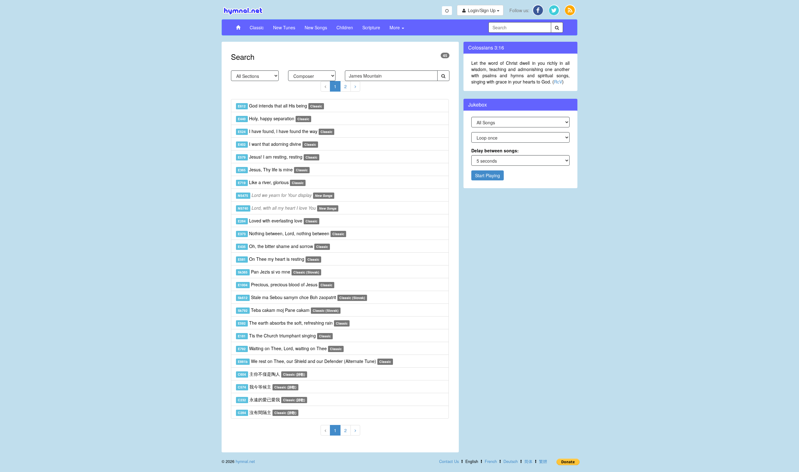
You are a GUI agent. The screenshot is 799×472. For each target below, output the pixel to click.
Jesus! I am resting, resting (277, 157)
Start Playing (487, 175)
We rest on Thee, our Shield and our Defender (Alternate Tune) (314, 361)
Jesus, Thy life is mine (273, 169)
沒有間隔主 (267, 412)
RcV (558, 82)
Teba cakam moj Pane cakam (288, 310)
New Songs (316, 27)
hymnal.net (245, 461)
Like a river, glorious (271, 182)
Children (344, 27)
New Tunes (284, 27)
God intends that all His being (280, 106)
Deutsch (510, 461)
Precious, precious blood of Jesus (285, 284)
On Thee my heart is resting (278, 259)
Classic (257, 27)
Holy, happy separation (273, 118)
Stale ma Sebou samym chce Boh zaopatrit (301, 297)
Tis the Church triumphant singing (284, 335)
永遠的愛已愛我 (271, 399)
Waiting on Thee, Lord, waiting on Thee (290, 348)
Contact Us (449, 461)
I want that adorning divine (277, 144)
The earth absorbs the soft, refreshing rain (293, 323)
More (395, 27)
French (491, 461)
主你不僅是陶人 (271, 374)
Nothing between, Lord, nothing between (291, 233)
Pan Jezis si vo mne (278, 272)
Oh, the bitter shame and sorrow (283, 246)
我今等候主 (267, 387)
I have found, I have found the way (285, 131)
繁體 (543, 461)
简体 (528, 461)
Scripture (371, 27)
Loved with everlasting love (277, 220)
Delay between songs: (495, 150)
